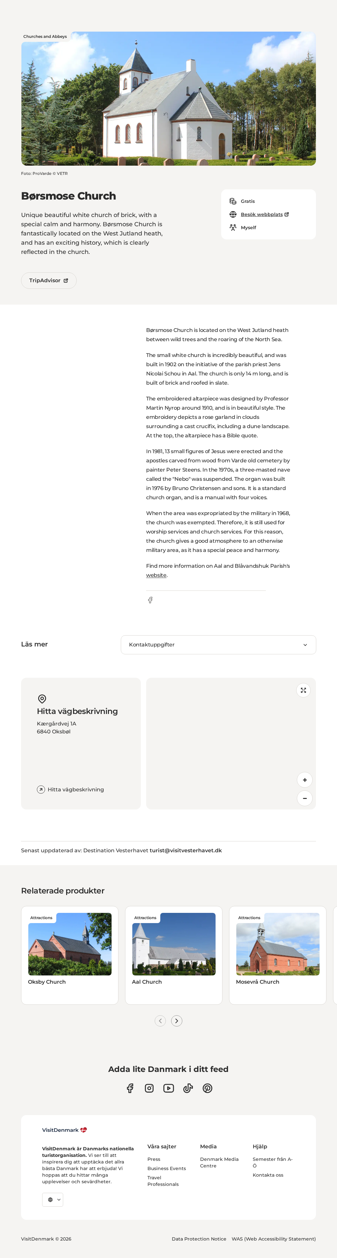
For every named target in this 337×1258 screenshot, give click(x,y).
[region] (231, 743)
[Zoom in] (305, 780)
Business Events (166, 1168)
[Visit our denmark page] (130, 1088)
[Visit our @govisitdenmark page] (188, 1088)
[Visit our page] (149, 1088)
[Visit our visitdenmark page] (168, 1088)
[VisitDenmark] (64, 1130)
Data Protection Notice (199, 1239)
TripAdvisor (45, 280)
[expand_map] (303, 690)
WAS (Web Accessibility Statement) (274, 1239)
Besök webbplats (262, 214)
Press (153, 1159)
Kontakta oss (268, 1175)
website (156, 575)
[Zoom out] (305, 798)
